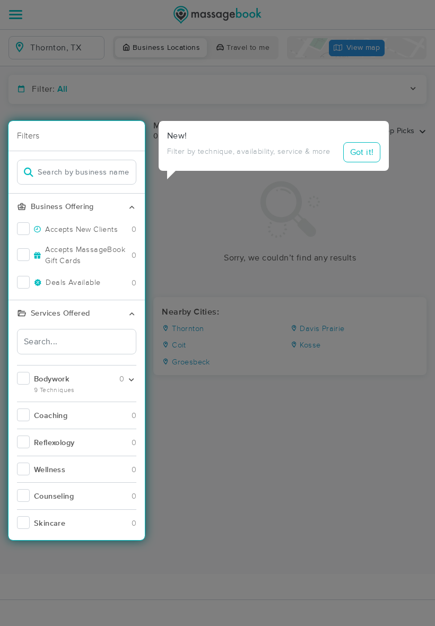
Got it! (362, 152)
